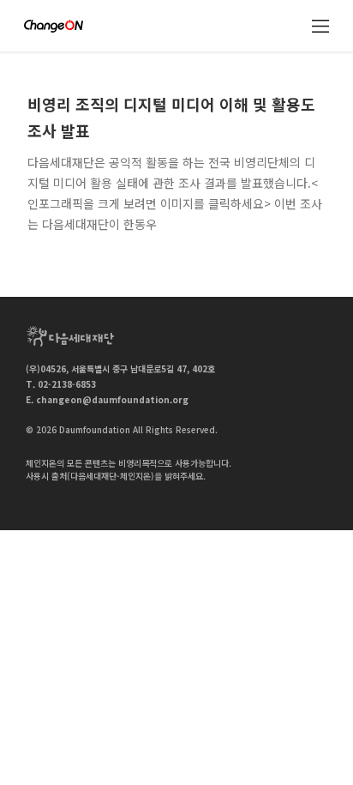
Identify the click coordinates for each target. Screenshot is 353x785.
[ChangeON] (53, 26)
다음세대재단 (70, 336)
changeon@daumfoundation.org (112, 399)
